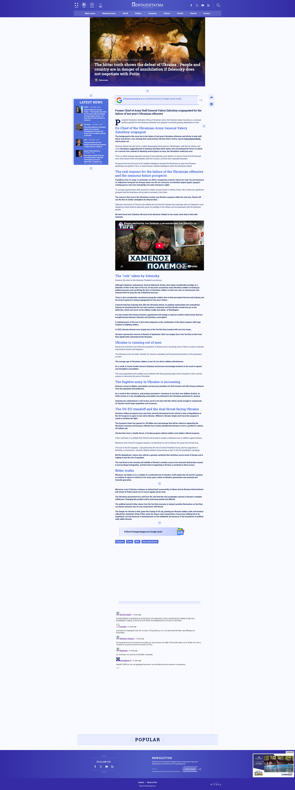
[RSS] (208, 5)
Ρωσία (129, 541)
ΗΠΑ (137, 541)
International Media (192, 139)
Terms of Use (152, 782)
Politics (138, 13)
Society (207, 13)
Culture (167, 13)
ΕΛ (100, 4)
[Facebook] (191, 5)
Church (193, 13)
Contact (141, 782)
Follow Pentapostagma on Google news (143, 531)
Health (180, 13)
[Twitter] (197, 5)
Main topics (90, 13)
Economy (152, 13)
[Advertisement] (159, 574)
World (125, 13)
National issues (109, 13)
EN (100, 6)
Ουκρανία (120, 541)
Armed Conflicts (101, 60)
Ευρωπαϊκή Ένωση (150, 541)
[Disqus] (159, 639)
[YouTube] (203, 5)
